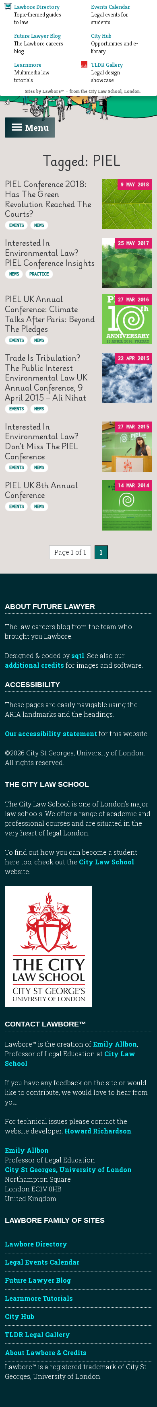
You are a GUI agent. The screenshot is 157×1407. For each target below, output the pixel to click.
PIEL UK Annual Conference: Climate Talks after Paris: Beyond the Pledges (50, 314)
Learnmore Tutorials (39, 1298)
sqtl (77, 655)
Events (16, 225)
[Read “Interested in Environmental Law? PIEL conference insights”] (127, 263)
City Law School (106, 862)
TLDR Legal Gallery (37, 1334)
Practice (39, 273)
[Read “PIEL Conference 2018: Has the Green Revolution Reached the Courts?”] (127, 204)
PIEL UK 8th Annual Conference (41, 490)
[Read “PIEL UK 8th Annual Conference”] (127, 505)
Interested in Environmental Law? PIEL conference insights (50, 252)
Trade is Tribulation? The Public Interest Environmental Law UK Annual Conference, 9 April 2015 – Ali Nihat (46, 377)
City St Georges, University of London (68, 1169)
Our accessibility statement (51, 733)
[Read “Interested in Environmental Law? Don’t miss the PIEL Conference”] (127, 447)
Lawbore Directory (36, 1244)
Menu (37, 127)
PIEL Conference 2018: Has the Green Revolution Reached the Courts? (48, 199)
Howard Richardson (97, 1131)
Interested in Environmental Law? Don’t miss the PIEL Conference (41, 441)
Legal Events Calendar (42, 1262)
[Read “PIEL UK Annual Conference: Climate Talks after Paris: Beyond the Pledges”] (127, 319)
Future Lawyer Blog (38, 1280)
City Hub (19, 1316)
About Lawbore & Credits (46, 1352)
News (39, 225)
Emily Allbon (115, 1044)
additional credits (34, 665)
